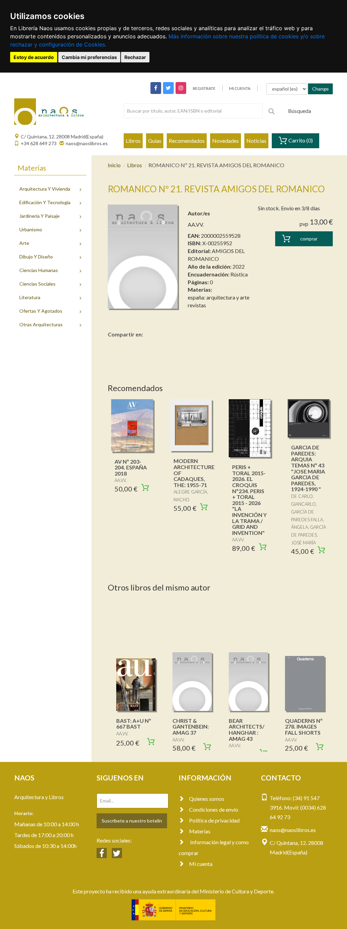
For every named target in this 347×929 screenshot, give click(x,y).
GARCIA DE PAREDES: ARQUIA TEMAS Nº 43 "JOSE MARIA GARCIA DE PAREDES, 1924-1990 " (308, 468)
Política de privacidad (214, 820)
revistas (197, 305)
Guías (154, 140)
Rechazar (135, 57)
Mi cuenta (200, 863)
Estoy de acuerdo (34, 57)
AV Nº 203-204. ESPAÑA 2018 (131, 467)
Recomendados (187, 140)
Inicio (114, 165)
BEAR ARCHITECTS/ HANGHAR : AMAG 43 (246, 729)
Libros (133, 140)
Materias (199, 831)
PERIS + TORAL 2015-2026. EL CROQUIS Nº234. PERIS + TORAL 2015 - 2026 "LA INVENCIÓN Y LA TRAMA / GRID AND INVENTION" (249, 500)
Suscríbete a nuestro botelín (132, 821)
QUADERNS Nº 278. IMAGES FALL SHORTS (304, 726)
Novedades (225, 140)
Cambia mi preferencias (89, 57)
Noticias (256, 140)
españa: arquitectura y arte (218, 297)
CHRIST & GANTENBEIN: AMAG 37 (190, 726)
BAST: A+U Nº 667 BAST (133, 723)
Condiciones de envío (213, 809)
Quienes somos (206, 798)
